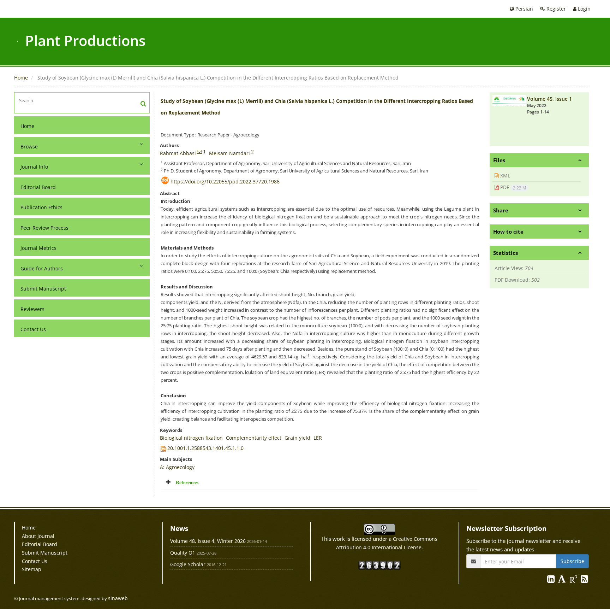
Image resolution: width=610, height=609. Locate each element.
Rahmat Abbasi (178, 153)
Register (555, 8)
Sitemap (31, 569)
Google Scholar (187, 564)
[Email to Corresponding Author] (199, 151)
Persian (523, 8)
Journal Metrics (38, 248)
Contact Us (33, 329)
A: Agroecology (177, 467)
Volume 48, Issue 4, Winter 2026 (208, 541)
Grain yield (297, 437)
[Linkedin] (551, 580)
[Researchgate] (574, 580)
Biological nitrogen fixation (191, 437)
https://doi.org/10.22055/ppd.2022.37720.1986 (225, 181)
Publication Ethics (41, 207)
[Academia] (562, 580)
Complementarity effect (253, 437)
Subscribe (572, 561)
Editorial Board (38, 187)
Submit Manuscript (43, 288)
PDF (512, 187)
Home (21, 77)
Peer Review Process (44, 227)
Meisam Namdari (229, 153)
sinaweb (118, 598)
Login (583, 8)
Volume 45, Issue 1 (549, 98)
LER (317, 437)
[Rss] (584, 580)
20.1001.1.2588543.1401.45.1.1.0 (205, 448)
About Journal (38, 536)
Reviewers (32, 309)
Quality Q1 (182, 552)
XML (504, 175)
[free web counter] (379, 564)
